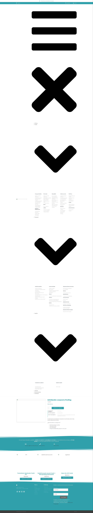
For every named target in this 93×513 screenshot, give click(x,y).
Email (54, 492)
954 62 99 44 (42, 445)
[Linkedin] (24, 492)
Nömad (75, 511)
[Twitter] (19, 492)
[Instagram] (22, 492)
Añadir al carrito (58, 408)
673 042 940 (56, 445)
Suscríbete (63, 497)
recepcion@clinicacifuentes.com (31, 445)
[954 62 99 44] (40, 444)
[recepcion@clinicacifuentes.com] (25, 444)
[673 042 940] (54, 444)
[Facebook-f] (17, 492)
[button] (54, 64)
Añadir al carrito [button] (26, 478)
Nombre (55, 487)
